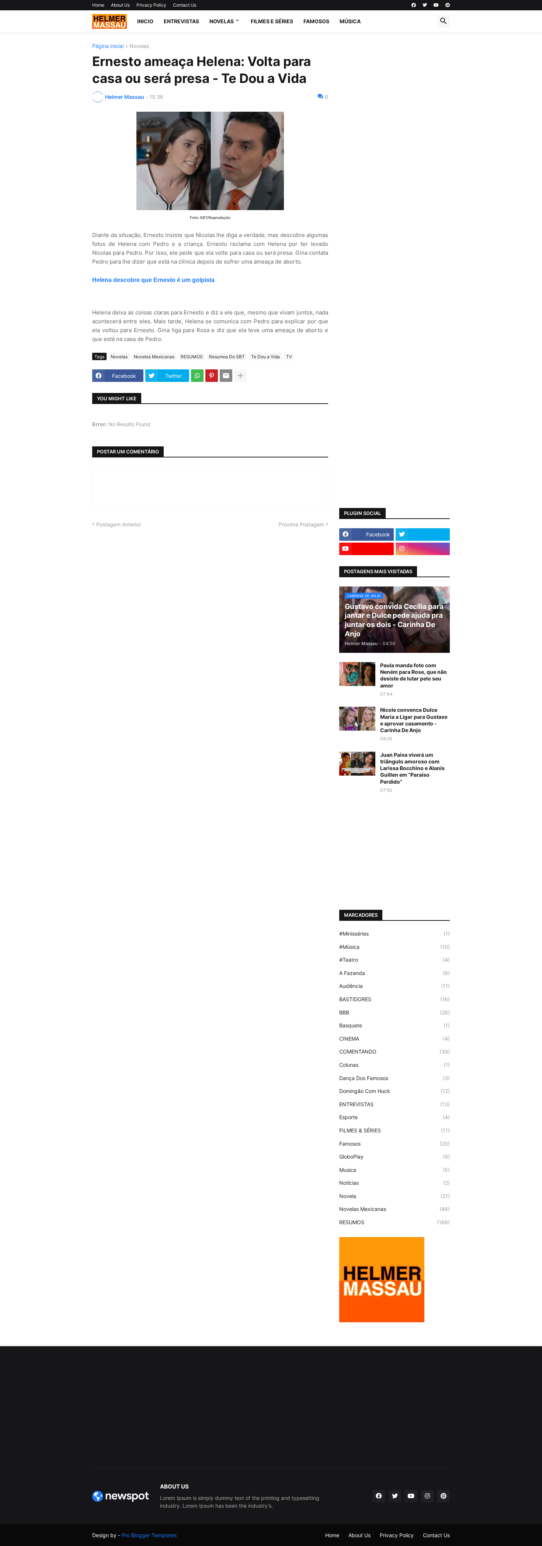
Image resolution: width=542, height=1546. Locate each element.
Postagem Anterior (118, 524)
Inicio (145, 21)
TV (289, 356)
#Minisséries (394, 933)
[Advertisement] (394, 154)
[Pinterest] (211, 375)
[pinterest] (447, 5)
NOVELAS (221, 21)
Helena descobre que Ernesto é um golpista (153, 280)
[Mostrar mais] (240, 375)
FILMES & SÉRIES (394, 1130)
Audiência (394, 986)
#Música (394, 947)
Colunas (394, 1065)
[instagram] (423, 549)
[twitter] (425, 5)
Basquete (394, 1025)
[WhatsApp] (197, 375)
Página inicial (108, 46)
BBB (394, 1012)
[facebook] (413, 5)
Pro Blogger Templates (149, 1535)
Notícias (394, 1183)
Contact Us (184, 5)
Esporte (394, 1117)
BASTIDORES (394, 999)
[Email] (226, 375)
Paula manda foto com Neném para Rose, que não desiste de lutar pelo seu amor (413, 675)
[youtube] (436, 5)
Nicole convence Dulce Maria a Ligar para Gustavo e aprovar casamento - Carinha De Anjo (414, 720)
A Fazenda (394, 973)
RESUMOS (192, 356)
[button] (443, 21)
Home (98, 5)
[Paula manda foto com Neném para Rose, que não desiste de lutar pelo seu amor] (357, 674)
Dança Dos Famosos (394, 1078)
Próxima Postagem (301, 524)
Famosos (394, 1144)
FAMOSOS (316, 21)
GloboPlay (394, 1156)
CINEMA (394, 1038)
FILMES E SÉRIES (272, 21)
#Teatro (394, 960)
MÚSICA (350, 21)
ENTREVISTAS (181, 21)
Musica (394, 1170)
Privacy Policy (151, 5)
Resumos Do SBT (227, 356)
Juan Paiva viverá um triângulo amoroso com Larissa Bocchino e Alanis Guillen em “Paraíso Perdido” (412, 768)
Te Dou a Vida (265, 356)
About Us (120, 5)
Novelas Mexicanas (154, 356)
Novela (394, 1196)
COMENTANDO (394, 1051)
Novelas (139, 46)
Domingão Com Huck (394, 1091)
